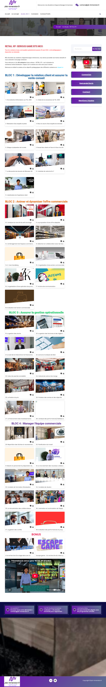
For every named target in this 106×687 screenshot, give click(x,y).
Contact (86, 92)
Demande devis (86, 83)
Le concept (15, 14)
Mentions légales (86, 100)
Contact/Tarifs (45, 14)
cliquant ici (60, 67)
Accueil (7, 14)
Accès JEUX (25, 14)
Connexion (34, 14)
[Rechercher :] (86, 49)
